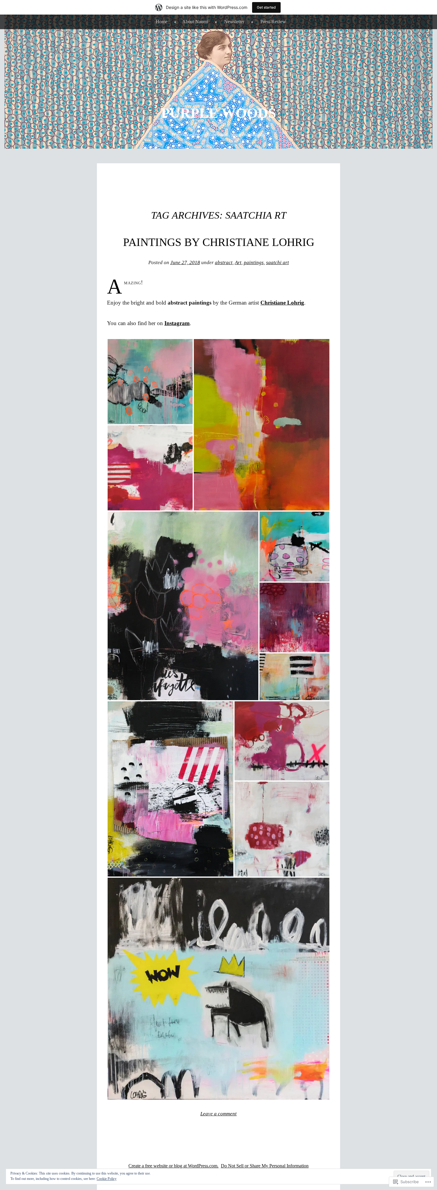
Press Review (273, 21)
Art (238, 262)
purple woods (218, 113)
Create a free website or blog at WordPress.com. (173, 1165)
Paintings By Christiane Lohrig (218, 242)
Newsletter (234, 21)
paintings (254, 262)
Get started (266, 7)
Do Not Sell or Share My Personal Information (265, 1165)
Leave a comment (218, 1114)
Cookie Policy (107, 1179)
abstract (223, 262)
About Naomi (195, 21)
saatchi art (277, 262)
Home (161, 21)
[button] (150, 381)
